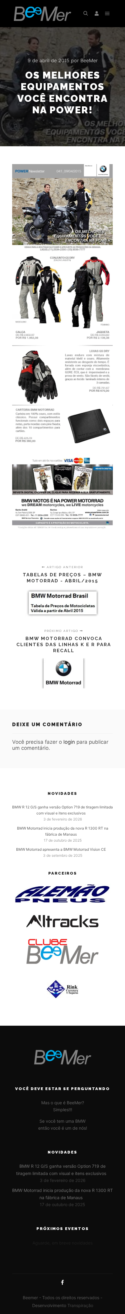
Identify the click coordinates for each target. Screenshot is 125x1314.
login (69, 742)
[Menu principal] (107, 14)
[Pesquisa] (85, 14)
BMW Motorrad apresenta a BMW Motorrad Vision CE (61, 849)
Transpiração (80, 1305)
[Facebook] (62, 1282)
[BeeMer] (42, 13)
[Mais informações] (96, 14)
